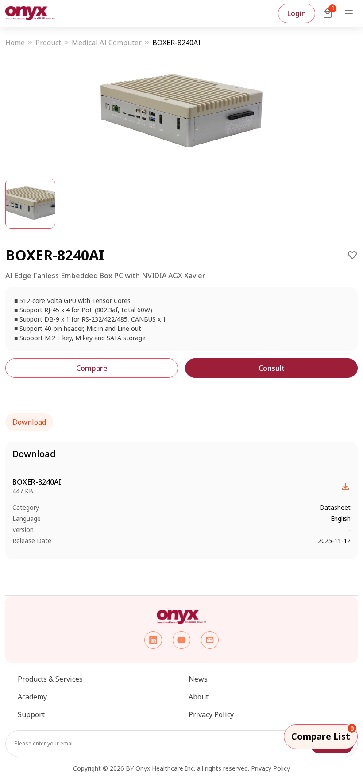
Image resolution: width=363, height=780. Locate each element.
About (199, 697)
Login (296, 13)
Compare (92, 368)
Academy (32, 697)
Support (31, 714)
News (198, 679)
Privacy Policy (211, 714)
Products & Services (50, 679)
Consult (272, 368)
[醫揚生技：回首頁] (30, 13)
